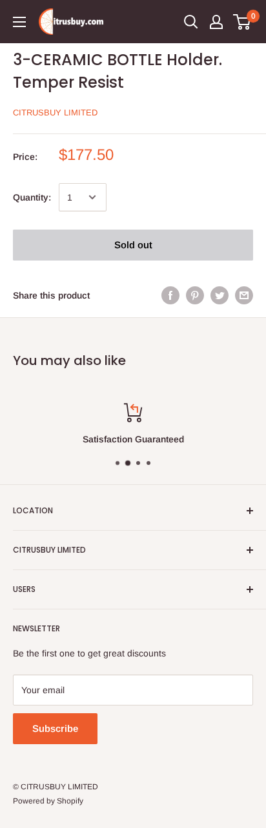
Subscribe (55, 728)
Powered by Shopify (48, 800)
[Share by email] (244, 295)
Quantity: (32, 197)
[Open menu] (19, 22)
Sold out (133, 244)
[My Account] (216, 22)
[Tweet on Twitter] (219, 295)
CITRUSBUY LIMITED (55, 112)
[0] (242, 22)
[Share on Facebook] (170, 295)
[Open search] (191, 22)
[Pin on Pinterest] (195, 295)
